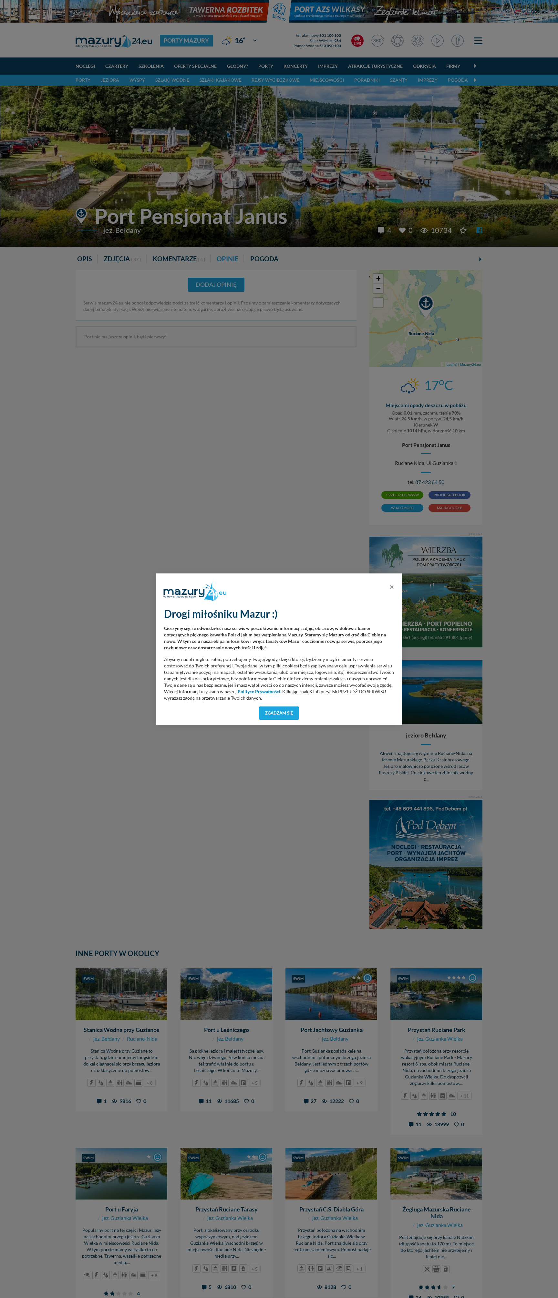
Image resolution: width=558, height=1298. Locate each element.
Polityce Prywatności (259, 691)
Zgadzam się (279, 713)
